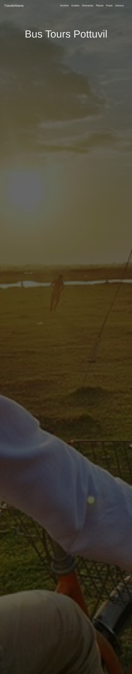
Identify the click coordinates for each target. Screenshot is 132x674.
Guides (75, 5)
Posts (109, 5)
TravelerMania (13, 5)
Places (100, 5)
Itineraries (87, 5)
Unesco (119, 5)
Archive (64, 5)
